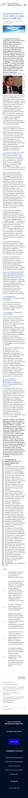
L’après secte (14, 774)
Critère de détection (14, 766)
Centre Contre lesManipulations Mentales (14, 723)
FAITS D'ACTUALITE (8, 23)
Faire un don (14, 741)
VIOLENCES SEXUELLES (10, 684)
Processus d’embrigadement (14, 758)
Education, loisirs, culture (16, 21)
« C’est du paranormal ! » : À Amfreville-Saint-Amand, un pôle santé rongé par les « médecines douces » (14, 688)
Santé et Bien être (14, 788)
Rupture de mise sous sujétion (14, 770)
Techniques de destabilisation (14, 762)
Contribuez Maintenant (14, 731)
